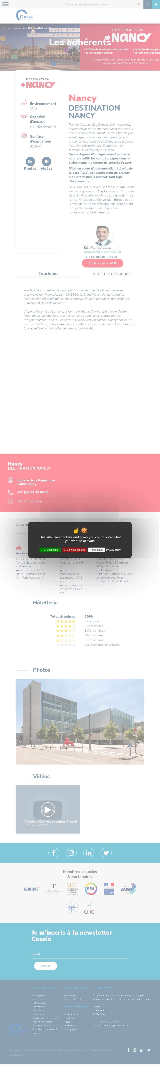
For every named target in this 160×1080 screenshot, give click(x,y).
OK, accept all (51, 549)
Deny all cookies (75, 549)
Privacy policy (113, 549)
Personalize (96, 549)
